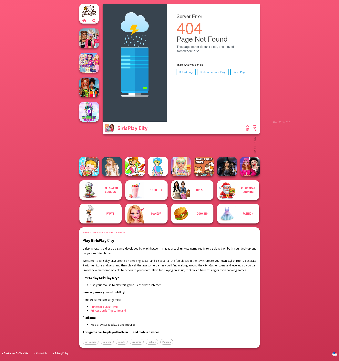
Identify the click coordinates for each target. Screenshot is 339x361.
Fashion (152, 341)
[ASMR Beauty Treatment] (181, 166)
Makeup (166, 341)
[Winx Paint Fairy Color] (135, 166)
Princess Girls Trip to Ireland (108, 310)
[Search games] (94, 21)
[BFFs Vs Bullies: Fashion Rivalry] (89, 38)
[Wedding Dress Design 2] (112, 166)
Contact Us (41, 353)
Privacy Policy (61, 353)
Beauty (109, 232)
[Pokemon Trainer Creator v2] (158, 166)
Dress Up (120, 232)
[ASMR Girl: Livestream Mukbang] (89, 166)
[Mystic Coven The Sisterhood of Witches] (227, 166)
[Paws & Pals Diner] (204, 166)
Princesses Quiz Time (104, 307)
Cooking (107, 341)
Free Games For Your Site (16, 353)
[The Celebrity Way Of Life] (89, 112)
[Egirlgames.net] (84, 21)
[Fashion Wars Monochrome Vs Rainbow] (250, 166)
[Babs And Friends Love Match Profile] (89, 87)
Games (86, 232)
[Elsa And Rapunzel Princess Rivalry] (89, 63)
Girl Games (97, 232)
